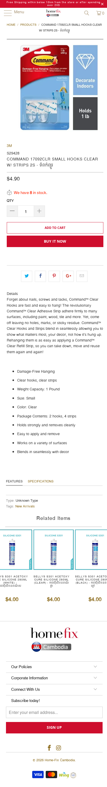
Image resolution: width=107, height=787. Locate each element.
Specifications (41, 482)
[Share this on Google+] (68, 276)
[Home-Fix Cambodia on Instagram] (59, 748)
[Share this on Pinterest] (54, 276)
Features (14, 482)
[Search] (88, 13)
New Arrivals (25, 506)
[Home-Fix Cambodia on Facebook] (49, 748)
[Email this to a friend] (82, 276)
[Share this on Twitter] (26, 276)
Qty (10, 201)
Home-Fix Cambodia (60, 760)
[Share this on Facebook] (40, 276)
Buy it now (55, 241)
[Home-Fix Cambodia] (53, 13)
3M (9, 146)
